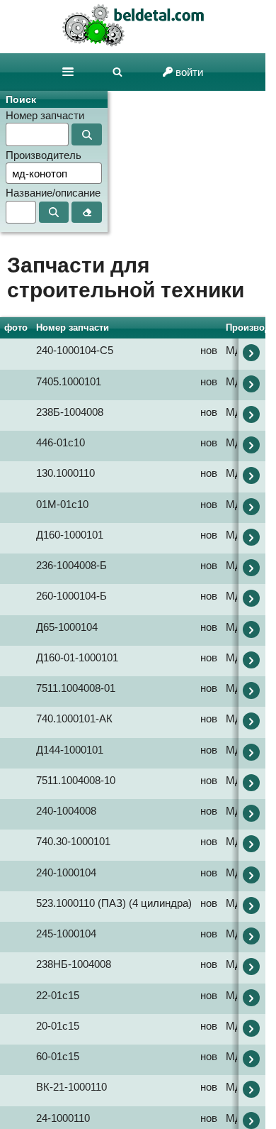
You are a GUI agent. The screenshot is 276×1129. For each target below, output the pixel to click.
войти (189, 72)
